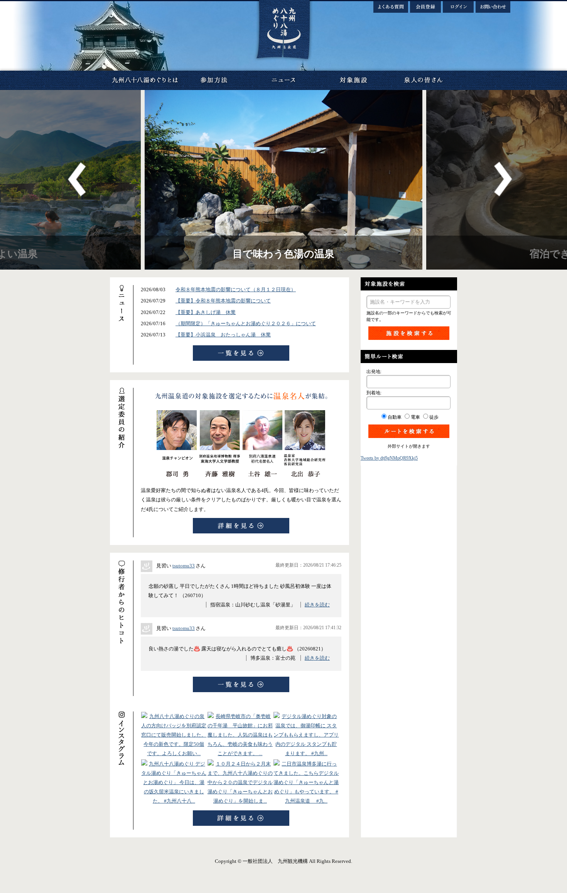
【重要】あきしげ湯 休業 (206, 312)
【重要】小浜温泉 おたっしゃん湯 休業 (223, 335)
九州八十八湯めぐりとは (144, 80)
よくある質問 (390, 7)
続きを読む (317, 605)
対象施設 (353, 80)
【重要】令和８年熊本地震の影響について (223, 301)
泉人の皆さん (422, 80)
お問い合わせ (493, 7)
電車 (415, 417)
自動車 (395, 417)
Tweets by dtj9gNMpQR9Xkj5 (389, 458)
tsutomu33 (183, 566)
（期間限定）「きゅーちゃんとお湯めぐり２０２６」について (246, 323)
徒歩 (434, 417)
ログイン (458, 7)
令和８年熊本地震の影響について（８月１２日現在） (236, 289)
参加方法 (214, 80)
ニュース (283, 80)
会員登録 (425, 7)
